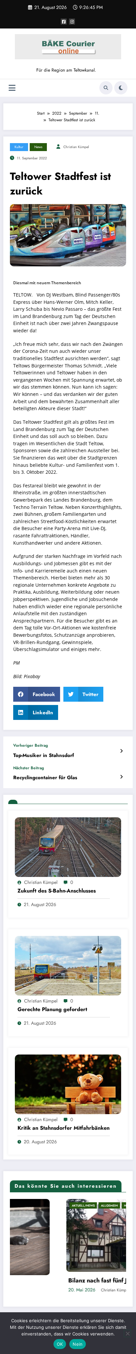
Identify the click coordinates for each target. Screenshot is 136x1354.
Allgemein (57, 1205)
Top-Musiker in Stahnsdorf (43, 755)
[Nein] (127, 1333)
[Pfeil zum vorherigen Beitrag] (121, 751)
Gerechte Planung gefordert (52, 1009)
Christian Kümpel (76, 146)
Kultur (19, 146)
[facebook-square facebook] (64, 22)
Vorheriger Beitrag (30, 745)
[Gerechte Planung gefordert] (68, 965)
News (38, 146)
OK (60, 1344)
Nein (78, 1344)
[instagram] (72, 22)
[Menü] (12, 88)
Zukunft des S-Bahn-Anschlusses (56, 890)
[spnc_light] (120, 87)
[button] (36, 694)
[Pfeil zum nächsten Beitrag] (121, 777)
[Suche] (106, 88)
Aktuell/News (30, 1205)
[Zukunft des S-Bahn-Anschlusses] (68, 846)
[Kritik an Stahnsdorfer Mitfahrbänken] (68, 1084)
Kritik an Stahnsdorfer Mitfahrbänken (63, 1128)
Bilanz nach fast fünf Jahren (53, 1280)
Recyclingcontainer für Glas (45, 777)
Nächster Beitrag (28, 768)
